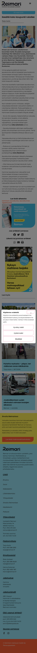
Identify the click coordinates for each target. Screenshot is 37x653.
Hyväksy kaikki (18, 327)
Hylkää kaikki (18, 333)
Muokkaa (18, 339)
